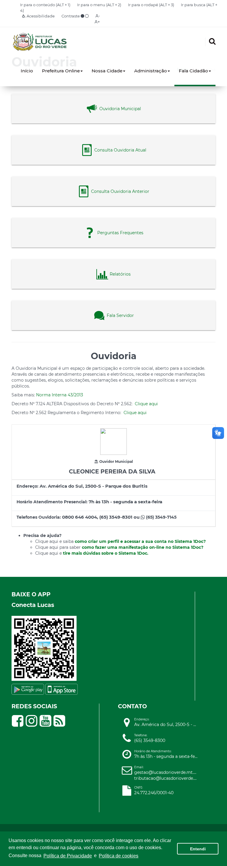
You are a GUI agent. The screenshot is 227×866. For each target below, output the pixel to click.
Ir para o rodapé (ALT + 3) (151, 4)
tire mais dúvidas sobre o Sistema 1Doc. (105, 553)
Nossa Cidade (107, 71)
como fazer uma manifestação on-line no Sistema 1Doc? (142, 547)
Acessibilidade (40, 16)
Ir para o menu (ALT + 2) (99, 4)
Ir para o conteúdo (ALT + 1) (45, 4)
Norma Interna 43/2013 (59, 395)
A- (97, 16)
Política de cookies (118, 855)
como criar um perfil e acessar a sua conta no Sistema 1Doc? (140, 541)
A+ (97, 22)
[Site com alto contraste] (82, 16)
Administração (150, 71)
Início (27, 71)
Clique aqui (146, 403)
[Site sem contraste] (87, 16)
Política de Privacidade (67, 855)
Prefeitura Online (61, 71)
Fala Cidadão (193, 71)
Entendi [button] (198, 849)
